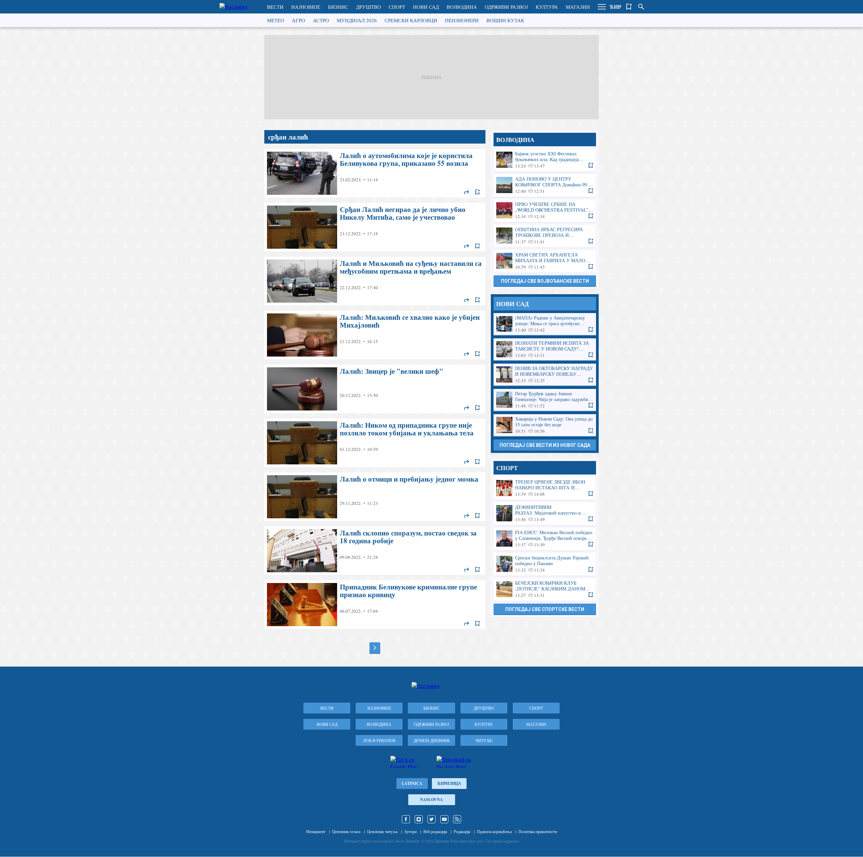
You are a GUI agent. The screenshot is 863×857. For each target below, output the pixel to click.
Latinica (412, 783)
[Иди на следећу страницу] (374, 647)
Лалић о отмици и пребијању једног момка (374, 496)
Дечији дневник (432, 740)
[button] (602, 7)
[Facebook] (406, 819)
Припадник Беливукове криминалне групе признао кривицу (374, 604)
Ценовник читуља (382, 831)
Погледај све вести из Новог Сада (545, 445)
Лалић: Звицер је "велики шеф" (374, 389)
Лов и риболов (379, 740)
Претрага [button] (641, 7)
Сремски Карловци (411, 20)
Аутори (410, 831)
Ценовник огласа (346, 831)
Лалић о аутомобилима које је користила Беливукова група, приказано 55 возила (374, 173)
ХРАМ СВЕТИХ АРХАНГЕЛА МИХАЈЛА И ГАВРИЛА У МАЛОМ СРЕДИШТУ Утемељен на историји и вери (545, 261)
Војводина (462, 6)
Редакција (462, 831)
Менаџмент (315, 831)
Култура (547, 6)
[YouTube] (444, 819)
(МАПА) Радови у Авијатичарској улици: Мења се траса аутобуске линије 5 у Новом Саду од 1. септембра (545, 324)
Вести (275, 6)
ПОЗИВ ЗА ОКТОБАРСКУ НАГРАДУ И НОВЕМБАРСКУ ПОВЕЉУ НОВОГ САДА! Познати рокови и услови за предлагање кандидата (545, 375)
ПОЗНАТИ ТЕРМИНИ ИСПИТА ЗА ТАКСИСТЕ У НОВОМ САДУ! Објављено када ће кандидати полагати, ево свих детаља (545, 349)
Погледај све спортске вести (544, 609)
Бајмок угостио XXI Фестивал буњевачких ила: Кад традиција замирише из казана (545, 160)
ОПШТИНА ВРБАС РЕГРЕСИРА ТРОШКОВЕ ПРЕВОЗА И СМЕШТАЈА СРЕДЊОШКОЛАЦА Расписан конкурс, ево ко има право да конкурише (545, 236)
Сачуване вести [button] (629, 7)
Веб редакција (435, 831)
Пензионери (462, 20)
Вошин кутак (505, 20)
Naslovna (431, 799)
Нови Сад (426, 6)
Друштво (368, 6)
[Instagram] (419, 819)
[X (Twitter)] (431, 819)
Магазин (578, 6)
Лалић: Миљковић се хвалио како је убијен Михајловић (374, 335)
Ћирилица (449, 783)
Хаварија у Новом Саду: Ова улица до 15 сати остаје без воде (545, 425)
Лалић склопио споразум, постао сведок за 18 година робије (374, 550)
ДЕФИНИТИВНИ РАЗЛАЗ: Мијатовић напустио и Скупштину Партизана (545, 513)
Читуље (483, 740)
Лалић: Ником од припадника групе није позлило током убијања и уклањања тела (374, 443)
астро (321, 20)
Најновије (305, 6)
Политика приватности (537, 831)
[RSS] (457, 819)
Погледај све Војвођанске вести (545, 281)
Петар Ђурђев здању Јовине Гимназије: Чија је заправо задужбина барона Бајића (545, 400)
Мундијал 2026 (357, 20)
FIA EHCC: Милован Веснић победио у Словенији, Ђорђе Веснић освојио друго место (545, 539)
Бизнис (338, 6)
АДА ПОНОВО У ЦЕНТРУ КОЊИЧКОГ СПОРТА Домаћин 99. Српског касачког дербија (545, 185)
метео (275, 20)
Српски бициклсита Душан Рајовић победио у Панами (545, 564)
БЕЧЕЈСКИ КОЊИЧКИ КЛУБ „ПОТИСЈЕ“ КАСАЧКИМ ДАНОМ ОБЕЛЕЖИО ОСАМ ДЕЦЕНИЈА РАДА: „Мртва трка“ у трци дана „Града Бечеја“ (545, 589)
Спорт (397, 6)
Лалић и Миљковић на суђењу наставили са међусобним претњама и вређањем (374, 281)
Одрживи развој (506, 6)
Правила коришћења (494, 831)
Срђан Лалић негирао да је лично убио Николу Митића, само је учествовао (374, 227)
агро (298, 20)
